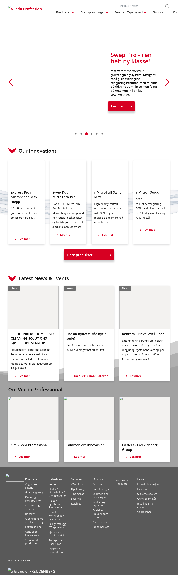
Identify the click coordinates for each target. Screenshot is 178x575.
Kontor (53, 484)
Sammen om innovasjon (100, 495)
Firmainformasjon (148, 484)
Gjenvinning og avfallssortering (34, 520)
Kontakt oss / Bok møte (123, 482)
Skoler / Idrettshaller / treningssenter (57, 492)
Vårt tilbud (77, 484)
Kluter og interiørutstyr (33, 499)
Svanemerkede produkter (34, 541)
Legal (140, 479)
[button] (65, 12)
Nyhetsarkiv (100, 522)
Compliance (144, 512)
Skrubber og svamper (32, 507)
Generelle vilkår (146, 498)
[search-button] (167, 6)
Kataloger (76, 503)
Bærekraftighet (102, 489)
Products (31, 479)
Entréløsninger (33, 526)
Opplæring (77, 489)
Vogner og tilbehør (31, 485)
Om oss (98, 479)
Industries (55, 479)
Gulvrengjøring (34, 492)
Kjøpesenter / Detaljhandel (57, 534)
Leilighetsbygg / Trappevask (57, 525)
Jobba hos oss (101, 526)
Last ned (76, 498)
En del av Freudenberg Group (100, 514)
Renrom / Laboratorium (57, 550)
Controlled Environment (33, 533)
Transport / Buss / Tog (55, 542)
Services (76, 479)
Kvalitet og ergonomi (99, 504)
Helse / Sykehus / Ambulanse (55, 504)
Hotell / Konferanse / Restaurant (56, 516)
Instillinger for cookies (145, 505)
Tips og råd (77, 493)
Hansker (30, 513)
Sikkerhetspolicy (147, 493)
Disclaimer (143, 489)
